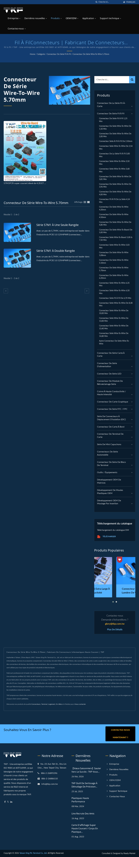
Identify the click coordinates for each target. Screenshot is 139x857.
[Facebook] (5, 802)
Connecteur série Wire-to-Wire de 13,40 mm (113, 327)
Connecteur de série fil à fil (59, 54)
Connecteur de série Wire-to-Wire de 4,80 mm (115, 223)
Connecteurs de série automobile (107, 453)
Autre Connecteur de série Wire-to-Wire (114, 342)
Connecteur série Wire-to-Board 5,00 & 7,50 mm (115, 238)
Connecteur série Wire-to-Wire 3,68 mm (114, 170)
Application (88, 18)
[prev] (6, 291)
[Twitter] (8, 802)
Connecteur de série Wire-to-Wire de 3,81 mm (115, 178)
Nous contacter (80, 704)
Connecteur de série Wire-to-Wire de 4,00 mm (115, 193)
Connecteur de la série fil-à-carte (111, 104)
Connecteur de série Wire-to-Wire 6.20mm (113, 276)
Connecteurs (35, 704)
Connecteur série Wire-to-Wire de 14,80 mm (113, 334)
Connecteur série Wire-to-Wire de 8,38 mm (115, 304)
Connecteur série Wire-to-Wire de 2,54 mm (115, 147)
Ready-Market (129, 853)
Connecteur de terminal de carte (110, 435)
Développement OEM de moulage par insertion (109, 502)
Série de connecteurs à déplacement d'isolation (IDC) (111, 418)
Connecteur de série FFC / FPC (112, 409)
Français (130, 2)
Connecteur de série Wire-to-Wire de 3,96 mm (115, 185)
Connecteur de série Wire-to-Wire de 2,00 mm (115, 135)
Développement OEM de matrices (109, 481)
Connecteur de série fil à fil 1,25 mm (113, 119)
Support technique (110, 18)
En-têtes (59, 704)
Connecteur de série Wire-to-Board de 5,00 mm (115, 231)
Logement (51, 704)
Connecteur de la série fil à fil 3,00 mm (114, 155)
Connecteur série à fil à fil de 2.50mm (115, 141)
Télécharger (109, 536)
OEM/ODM (71, 18)
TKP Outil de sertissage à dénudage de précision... (84, 785)
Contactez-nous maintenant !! (120, 734)
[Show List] (88, 202)
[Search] (132, 79)
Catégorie (41, 54)
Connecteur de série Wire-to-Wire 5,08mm (113, 254)
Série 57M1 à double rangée (55, 251)
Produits (55, 18)
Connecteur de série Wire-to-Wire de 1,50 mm (115, 127)
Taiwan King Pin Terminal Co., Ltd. (33, 853)
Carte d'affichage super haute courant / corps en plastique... (85, 828)
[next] (87, 291)
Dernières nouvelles (34, 18)
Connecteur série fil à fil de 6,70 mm (115, 298)
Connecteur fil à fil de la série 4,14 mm (114, 200)
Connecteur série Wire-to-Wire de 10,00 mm (113, 312)
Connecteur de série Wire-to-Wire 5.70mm (91, 54)
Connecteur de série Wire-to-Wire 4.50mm (113, 215)
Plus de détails (114, 629)
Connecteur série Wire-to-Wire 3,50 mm (114, 162)
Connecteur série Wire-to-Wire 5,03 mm (114, 246)
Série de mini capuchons (109, 444)
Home (32, 54)
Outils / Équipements (107, 472)
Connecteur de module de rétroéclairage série (110, 382)
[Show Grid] (85, 202)
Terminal (44, 704)
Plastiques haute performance (80, 800)
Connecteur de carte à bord (110, 427)
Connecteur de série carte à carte (110, 354)
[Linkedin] (11, 802)
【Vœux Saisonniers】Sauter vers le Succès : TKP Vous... (86, 770)
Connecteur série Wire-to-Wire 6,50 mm (114, 292)
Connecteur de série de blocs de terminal (111, 463)
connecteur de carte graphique (112, 402)
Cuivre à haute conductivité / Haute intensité (111, 393)
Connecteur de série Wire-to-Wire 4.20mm (113, 208)
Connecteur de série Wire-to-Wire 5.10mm (113, 261)
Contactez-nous (16, 28)
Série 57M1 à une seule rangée (57, 225)
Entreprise (13, 18)
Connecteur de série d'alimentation (107, 365)
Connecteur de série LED (109, 374)
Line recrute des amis (83, 813)
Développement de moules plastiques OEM (110, 491)
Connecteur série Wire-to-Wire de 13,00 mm (113, 319)
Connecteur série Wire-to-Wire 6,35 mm (114, 284)
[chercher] (96, 2)
